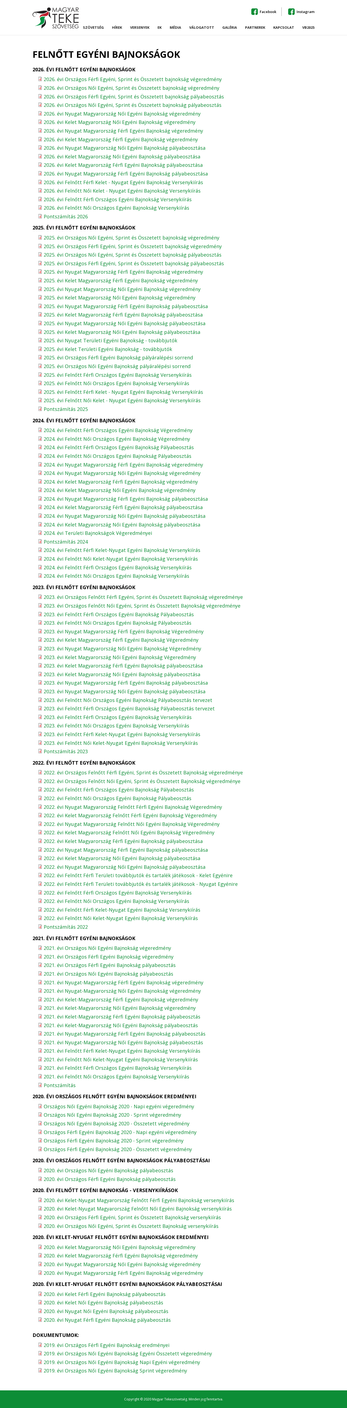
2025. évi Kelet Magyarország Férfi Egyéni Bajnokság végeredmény (121, 280)
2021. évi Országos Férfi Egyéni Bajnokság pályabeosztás (110, 965)
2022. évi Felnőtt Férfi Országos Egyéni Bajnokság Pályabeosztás (119, 789)
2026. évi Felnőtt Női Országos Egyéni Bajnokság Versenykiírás (116, 208)
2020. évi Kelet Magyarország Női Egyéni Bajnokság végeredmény (119, 1247)
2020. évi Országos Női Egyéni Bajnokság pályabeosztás (108, 1170)
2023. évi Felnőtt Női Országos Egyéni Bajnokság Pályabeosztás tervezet (128, 700)
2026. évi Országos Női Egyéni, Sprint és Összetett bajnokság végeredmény (131, 88)
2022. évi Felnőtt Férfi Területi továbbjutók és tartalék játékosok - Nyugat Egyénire (141, 884)
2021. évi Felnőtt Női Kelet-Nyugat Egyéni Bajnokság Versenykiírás (121, 1059)
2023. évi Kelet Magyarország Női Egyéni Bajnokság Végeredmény (120, 657)
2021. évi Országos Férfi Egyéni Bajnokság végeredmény (109, 956)
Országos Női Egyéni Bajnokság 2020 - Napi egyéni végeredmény (119, 1106)
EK (160, 28)
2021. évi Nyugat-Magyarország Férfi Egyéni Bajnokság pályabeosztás (124, 1033)
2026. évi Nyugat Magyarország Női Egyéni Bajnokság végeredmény (122, 113)
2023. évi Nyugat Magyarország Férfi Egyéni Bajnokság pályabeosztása (126, 682)
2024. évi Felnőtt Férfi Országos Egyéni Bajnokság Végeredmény (118, 430)
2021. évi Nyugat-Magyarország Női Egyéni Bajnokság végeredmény (122, 991)
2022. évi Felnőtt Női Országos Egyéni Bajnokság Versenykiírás (116, 901)
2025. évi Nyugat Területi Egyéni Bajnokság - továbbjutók (110, 340)
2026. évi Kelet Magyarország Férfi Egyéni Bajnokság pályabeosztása (123, 165)
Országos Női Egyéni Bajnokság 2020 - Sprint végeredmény (112, 1115)
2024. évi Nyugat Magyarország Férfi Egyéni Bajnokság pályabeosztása (126, 499)
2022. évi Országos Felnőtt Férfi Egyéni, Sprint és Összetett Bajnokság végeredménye (143, 772)
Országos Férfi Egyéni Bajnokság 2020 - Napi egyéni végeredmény (120, 1132)
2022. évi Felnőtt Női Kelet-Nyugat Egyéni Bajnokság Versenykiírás (121, 918)
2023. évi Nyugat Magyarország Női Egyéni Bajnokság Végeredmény (122, 648)
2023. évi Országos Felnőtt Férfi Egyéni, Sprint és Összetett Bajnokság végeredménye (143, 597)
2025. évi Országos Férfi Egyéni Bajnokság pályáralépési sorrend (118, 357)
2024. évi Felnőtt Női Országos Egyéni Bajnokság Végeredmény (117, 439)
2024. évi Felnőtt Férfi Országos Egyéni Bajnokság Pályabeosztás (119, 447)
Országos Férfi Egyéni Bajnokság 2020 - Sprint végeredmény (114, 1140)
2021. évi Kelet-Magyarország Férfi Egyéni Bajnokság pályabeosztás (122, 1016)
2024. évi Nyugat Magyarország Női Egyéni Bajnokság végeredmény (122, 473)
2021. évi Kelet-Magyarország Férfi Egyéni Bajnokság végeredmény (121, 999)
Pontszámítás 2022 (66, 927)
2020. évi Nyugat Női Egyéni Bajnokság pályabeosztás (106, 1311)
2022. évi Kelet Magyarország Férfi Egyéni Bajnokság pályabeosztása (123, 841)
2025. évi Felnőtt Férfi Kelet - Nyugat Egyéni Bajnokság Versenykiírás (123, 392)
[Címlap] (56, 17)
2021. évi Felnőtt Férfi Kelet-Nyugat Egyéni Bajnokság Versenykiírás (122, 1051)
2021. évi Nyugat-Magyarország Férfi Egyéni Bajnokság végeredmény (123, 982)
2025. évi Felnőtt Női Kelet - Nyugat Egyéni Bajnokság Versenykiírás (122, 400)
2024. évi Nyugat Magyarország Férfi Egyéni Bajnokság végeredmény (123, 464)
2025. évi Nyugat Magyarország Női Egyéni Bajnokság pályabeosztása (124, 323)
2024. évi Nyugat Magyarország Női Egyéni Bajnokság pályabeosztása (124, 516)
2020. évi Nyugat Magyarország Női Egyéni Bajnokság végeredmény (122, 1264)
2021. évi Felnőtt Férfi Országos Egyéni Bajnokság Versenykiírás (118, 1068)
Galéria (229, 28)
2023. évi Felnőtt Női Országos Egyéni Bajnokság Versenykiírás (116, 725)
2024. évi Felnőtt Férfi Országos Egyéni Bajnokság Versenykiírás (118, 567)
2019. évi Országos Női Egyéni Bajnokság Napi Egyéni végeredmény (122, 1362)
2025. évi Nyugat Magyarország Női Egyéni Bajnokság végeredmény (122, 289)
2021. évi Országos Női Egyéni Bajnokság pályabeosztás (108, 973)
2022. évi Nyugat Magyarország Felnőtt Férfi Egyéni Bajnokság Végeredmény (133, 807)
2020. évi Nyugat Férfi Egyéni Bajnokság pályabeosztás (107, 1320)
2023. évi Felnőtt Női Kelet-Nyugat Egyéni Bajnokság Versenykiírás (121, 743)
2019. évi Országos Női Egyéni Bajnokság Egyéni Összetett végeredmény (128, 1353)
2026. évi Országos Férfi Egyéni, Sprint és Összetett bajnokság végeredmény (133, 79)
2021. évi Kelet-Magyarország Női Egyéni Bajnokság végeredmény (120, 1008)
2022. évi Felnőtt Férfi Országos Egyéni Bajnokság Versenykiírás (118, 892)
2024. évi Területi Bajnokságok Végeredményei (98, 533)
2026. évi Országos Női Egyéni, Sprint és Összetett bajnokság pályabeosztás (132, 105)
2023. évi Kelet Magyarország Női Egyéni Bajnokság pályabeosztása (122, 674)
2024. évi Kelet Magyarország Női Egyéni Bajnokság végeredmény (119, 490)
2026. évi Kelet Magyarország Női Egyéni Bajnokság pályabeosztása (122, 156)
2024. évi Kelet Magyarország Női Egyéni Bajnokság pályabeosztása (122, 524)
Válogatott (201, 28)
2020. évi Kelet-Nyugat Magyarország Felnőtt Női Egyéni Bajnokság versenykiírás (138, 1208)
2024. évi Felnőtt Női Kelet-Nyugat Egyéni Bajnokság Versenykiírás (121, 558)
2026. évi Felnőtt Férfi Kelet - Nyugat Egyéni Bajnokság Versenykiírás (123, 182)
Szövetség (93, 29)
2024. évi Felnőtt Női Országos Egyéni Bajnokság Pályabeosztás (117, 456)
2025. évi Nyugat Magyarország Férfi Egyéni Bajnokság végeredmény (123, 272)
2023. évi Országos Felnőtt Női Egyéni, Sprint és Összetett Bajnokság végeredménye (142, 605)
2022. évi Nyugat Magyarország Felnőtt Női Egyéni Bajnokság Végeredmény (132, 824)
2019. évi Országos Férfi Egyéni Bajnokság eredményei (106, 1345)
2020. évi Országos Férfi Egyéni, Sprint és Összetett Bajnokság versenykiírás (132, 1217)
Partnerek (255, 28)
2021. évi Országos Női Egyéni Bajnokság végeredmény (107, 948)
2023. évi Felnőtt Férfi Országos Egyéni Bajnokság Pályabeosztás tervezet (129, 708)
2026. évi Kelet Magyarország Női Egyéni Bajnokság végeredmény (119, 122)
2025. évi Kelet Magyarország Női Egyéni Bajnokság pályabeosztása (122, 332)
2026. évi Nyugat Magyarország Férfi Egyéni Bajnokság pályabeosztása (126, 173)
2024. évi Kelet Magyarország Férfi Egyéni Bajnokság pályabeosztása (123, 507)
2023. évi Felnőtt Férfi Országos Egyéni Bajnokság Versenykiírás (118, 717)
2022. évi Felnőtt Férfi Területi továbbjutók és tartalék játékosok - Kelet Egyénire (138, 875)
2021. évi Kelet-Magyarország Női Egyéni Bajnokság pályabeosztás (121, 1025)
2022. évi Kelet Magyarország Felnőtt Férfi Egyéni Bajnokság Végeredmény (130, 815)
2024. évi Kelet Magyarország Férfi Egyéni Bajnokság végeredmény (121, 481)
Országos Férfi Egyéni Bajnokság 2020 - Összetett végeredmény (118, 1149)
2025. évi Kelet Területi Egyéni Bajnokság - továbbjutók (108, 349)
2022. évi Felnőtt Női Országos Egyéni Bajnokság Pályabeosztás (117, 798)
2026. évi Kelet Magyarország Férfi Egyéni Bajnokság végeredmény (121, 139)
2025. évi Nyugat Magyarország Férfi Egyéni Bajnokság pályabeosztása (126, 306)
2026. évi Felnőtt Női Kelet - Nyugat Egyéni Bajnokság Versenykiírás (122, 190)
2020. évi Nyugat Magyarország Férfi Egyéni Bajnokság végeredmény (123, 1273)
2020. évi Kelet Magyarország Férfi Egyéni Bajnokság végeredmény (121, 1255)
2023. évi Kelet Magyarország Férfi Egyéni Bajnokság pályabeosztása (123, 665)
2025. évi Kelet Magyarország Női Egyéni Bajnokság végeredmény (119, 297)
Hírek (117, 28)
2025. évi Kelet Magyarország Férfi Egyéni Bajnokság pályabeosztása (123, 314)
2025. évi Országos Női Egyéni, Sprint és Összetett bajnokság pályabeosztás (132, 254)
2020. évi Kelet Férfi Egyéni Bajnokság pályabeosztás (105, 1294)
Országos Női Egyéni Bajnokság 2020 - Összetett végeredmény (116, 1123)
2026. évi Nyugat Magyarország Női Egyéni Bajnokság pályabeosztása (124, 148)
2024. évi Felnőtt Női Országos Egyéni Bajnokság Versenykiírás (116, 576)
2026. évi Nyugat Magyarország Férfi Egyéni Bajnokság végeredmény (123, 130)
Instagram (305, 11)
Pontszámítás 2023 (66, 751)
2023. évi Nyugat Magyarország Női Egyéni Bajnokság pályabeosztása (124, 691)
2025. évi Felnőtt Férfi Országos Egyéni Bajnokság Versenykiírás (118, 375)
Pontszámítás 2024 (66, 541)
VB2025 (308, 28)
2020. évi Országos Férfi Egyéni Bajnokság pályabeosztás (110, 1179)
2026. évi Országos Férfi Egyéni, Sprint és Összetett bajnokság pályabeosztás (134, 96)
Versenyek (139, 29)
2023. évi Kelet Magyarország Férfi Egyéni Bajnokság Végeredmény (121, 640)
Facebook (268, 11)
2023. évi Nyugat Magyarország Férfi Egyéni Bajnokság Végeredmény (124, 631)
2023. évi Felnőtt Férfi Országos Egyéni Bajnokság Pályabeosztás (119, 614)
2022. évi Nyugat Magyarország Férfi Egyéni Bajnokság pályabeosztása (126, 850)
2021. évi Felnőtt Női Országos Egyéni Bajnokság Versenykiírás (116, 1076)
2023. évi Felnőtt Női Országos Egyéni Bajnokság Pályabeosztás (117, 623)
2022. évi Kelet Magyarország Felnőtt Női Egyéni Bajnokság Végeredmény (129, 832)
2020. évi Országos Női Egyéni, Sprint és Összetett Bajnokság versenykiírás (131, 1226)
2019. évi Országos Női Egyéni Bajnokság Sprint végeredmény (115, 1370)
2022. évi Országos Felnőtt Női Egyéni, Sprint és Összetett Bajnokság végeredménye (142, 781)
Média (175, 28)
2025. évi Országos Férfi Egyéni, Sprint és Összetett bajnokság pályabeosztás (134, 263)
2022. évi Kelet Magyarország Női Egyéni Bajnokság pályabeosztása (122, 858)
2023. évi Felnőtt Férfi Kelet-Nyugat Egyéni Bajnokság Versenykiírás (122, 734)
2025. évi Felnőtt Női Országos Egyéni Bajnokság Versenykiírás (116, 383)
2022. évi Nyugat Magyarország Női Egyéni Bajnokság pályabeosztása (124, 867)
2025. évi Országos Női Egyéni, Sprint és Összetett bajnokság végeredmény (131, 237)
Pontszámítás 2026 (66, 216)
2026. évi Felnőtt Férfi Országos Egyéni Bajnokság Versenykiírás (118, 199)
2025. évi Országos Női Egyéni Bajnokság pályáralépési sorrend (117, 366)
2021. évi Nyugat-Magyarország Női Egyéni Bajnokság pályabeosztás (123, 1042)
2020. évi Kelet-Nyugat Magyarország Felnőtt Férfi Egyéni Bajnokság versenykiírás (139, 1200)
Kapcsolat (283, 28)
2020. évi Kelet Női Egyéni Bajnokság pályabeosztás (103, 1302)
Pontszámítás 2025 (66, 409)
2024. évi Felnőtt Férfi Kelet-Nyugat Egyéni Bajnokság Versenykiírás (122, 550)
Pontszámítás (60, 1085)
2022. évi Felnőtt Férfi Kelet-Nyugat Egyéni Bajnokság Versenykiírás (122, 909)
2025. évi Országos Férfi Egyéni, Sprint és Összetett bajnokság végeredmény (133, 246)
